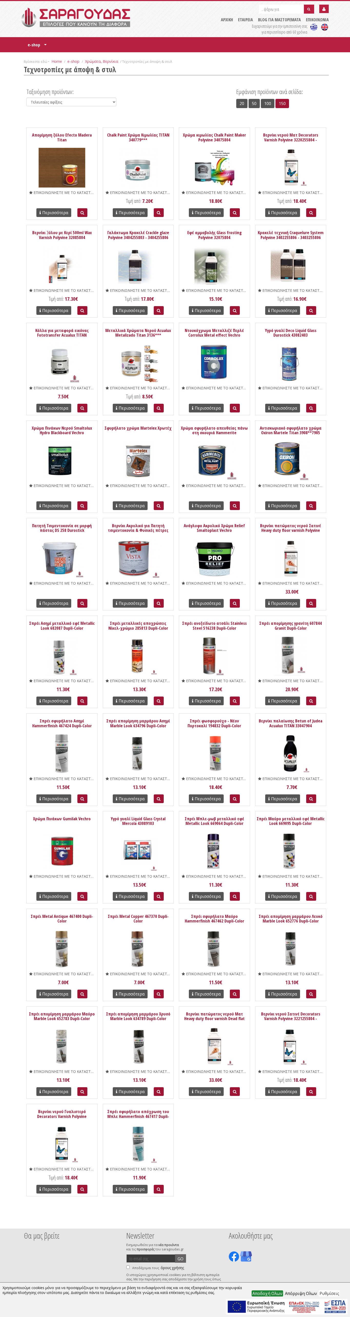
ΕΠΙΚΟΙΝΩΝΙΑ (317, 20)
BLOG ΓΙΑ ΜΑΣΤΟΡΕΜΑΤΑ (279, 20)
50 (254, 103)
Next (321, 1222)
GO (180, 1259)
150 (282, 103)
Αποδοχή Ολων (267, 1293)
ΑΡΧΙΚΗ (227, 20)
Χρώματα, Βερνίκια (101, 61)
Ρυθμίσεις (329, 1293)
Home (57, 61)
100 (267, 103)
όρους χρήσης (172, 1267)
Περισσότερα (55, 212)
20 (242, 103)
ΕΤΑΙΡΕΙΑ (245, 20)
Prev (27, 1222)
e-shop (37, 46)
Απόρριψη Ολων (301, 1293)
